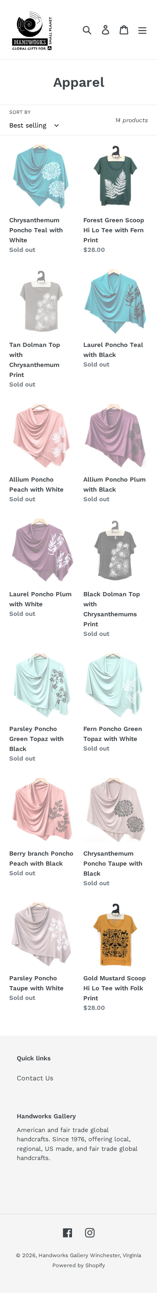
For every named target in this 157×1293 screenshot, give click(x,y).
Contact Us (35, 1078)
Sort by (20, 112)
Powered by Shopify (78, 1265)
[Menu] (142, 29)
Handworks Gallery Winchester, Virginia (90, 1255)
